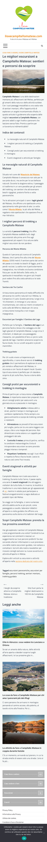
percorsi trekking (17, 573)
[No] (44, 833)
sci (6, 491)
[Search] (42, 46)
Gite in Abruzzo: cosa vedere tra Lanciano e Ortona (23, 643)
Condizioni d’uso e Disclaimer (13, 822)
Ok (24, 838)
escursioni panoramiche (19, 570)
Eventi (22, 802)
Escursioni (22, 793)
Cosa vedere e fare (22, 783)
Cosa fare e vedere (10, 53)
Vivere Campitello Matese (29, 53)
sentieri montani (33, 573)
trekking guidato (10, 576)
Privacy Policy (8, 810)
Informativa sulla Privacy (12, 814)
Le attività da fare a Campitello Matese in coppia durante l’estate (22, 749)
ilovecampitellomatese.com (23, 36)
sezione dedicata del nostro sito (29, 561)
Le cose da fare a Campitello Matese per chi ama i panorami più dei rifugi (23, 696)
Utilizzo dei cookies (9, 818)
